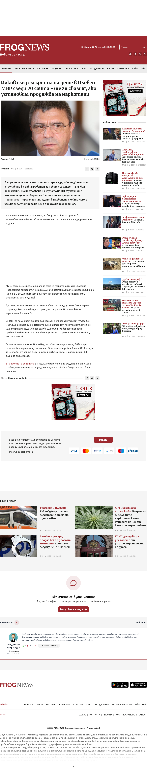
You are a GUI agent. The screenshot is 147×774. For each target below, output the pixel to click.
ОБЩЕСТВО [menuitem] (57, 68)
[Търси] (144, 47)
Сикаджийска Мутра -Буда (13, 646)
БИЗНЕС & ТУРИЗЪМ (122, 704)
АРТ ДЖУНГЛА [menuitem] (96, 68)
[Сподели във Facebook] (92, 169)
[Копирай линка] (87, 169)
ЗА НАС (82, 714)
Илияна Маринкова (17, 378)
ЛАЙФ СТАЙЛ (141, 704)
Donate (103, 440)
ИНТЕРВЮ (51, 704)
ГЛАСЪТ (39, 704)
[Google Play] (120, 685)
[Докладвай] (35, 646)
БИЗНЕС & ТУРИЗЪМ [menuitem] (118, 68)
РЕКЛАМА (107, 714)
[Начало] (130, 54)
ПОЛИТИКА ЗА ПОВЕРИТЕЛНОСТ (131, 714)
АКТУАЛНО (64, 704)
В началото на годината (20, 363)
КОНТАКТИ (94, 714)
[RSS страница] (145, 54)
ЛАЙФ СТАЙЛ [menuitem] (139, 68)
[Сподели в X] (97, 169)
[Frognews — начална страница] (16, 685)
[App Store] (138, 685)
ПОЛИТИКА (78, 704)
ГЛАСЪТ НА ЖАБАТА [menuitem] (24, 68)
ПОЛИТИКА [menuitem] (72, 68)
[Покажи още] (73, 766)
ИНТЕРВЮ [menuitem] (42, 68)
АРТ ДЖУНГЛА (102, 704)
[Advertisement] (73, 17)
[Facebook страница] (135, 54)
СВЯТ (89, 704)
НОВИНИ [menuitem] (6, 68)
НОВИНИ (5, 169)
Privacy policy (93, 728)
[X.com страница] (140, 54)
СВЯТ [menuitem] (83, 68)
